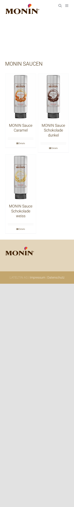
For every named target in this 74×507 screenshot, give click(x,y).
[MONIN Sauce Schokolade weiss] (20, 177)
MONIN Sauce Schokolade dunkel (53, 130)
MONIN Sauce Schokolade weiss (20, 211)
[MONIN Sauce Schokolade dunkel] (53, 97)
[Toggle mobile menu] (67, 5)
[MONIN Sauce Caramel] (20, 97)
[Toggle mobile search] (60, 5)
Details (22, 143)
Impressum (37, 277)
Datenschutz (56, 277)
